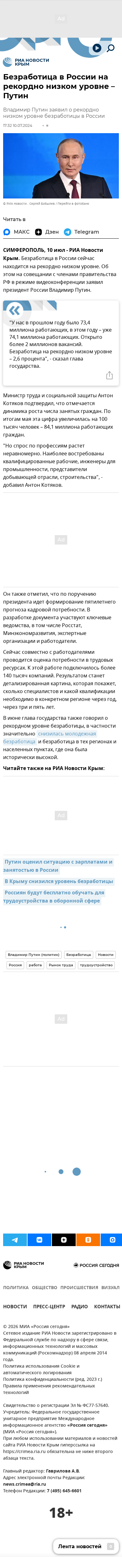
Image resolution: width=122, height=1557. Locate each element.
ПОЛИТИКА (16, 1288)
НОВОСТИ (15, 1307)
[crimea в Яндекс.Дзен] (64, 1240)
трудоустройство (96, 965)
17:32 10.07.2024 (17, 125)
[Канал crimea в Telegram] (15, 1240)
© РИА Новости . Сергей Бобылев (29, 203)
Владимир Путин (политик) (33, 954)
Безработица (78, 954)
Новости (106, 954)
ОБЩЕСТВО (44, 1288)
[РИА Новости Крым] (25, 62)
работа (35, 965)
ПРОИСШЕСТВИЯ (79, 1288)
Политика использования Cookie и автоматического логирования (41, 1370)
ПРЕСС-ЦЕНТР (49, 1307)
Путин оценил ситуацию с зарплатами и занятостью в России (58, 866)
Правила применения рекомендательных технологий (49, 1390)
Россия (15, 965)
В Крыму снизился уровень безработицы (59, 882)
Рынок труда (61, 965)
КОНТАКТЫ (107, 1307)
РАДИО (79, 1307)
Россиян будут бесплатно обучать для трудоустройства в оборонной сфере (54, 897)
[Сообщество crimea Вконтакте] (39, 1240)
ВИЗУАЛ (110, 1288)
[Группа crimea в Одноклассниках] (88, 1240)
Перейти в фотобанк (73, 203)
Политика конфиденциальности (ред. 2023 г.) (52, 1379)
